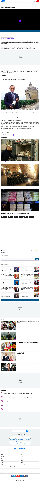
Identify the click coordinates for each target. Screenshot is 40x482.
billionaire (10, 216)
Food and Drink (3, 161)
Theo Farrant (3, 34)
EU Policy (22, 456)
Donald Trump (12, 439)
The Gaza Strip (17, 441)
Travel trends (27, 439)
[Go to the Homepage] (3, 1)
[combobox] (20, 431)
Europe (2, 454)
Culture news (3, 186)
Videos (22, 462)
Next (21, 458)
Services (2, 469)
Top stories (4, 319)
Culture (2, 462)
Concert (23, 441)
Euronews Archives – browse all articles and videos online (10, 466)
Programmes (3, 464)
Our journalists (23, 464)
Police (11, 441)
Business (31, 216)
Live (37, 1)
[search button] (27, 431)
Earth (1, 458)
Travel (22, 460)
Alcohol (21, 216)
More (1, 472)
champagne (4, 216)
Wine (26, 216)
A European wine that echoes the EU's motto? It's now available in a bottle (13, 79)
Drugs (29, 441)
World (21, 454)
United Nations (20, 439)
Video (16, 216)
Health (2, 460)
